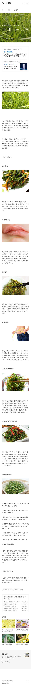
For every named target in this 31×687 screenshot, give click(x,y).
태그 (8, 10)
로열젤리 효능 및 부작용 (10, 608)
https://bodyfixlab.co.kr (11, 61)
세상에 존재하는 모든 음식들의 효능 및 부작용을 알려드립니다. (11, 657)
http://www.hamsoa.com (11, 49)
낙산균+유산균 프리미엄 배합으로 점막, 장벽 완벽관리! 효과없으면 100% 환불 (10, 67)
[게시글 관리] (11, 589)
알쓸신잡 (6, 3)
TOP (27, 681)
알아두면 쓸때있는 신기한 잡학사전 (13, 597)
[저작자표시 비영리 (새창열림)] (21, 589)
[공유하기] (8, 589)
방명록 (16, 10)
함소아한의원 (8, 52)
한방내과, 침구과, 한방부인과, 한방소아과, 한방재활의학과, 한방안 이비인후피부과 (15, 55)
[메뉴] (27, 3)
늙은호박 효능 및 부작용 (10, 604)
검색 (23, 3)
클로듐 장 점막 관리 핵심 (9, 64)
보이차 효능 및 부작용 (9, 610)
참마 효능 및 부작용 (9, 606)
